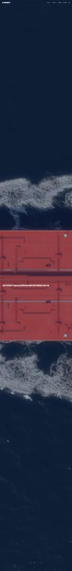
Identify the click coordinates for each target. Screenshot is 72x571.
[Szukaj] (69, 2)
